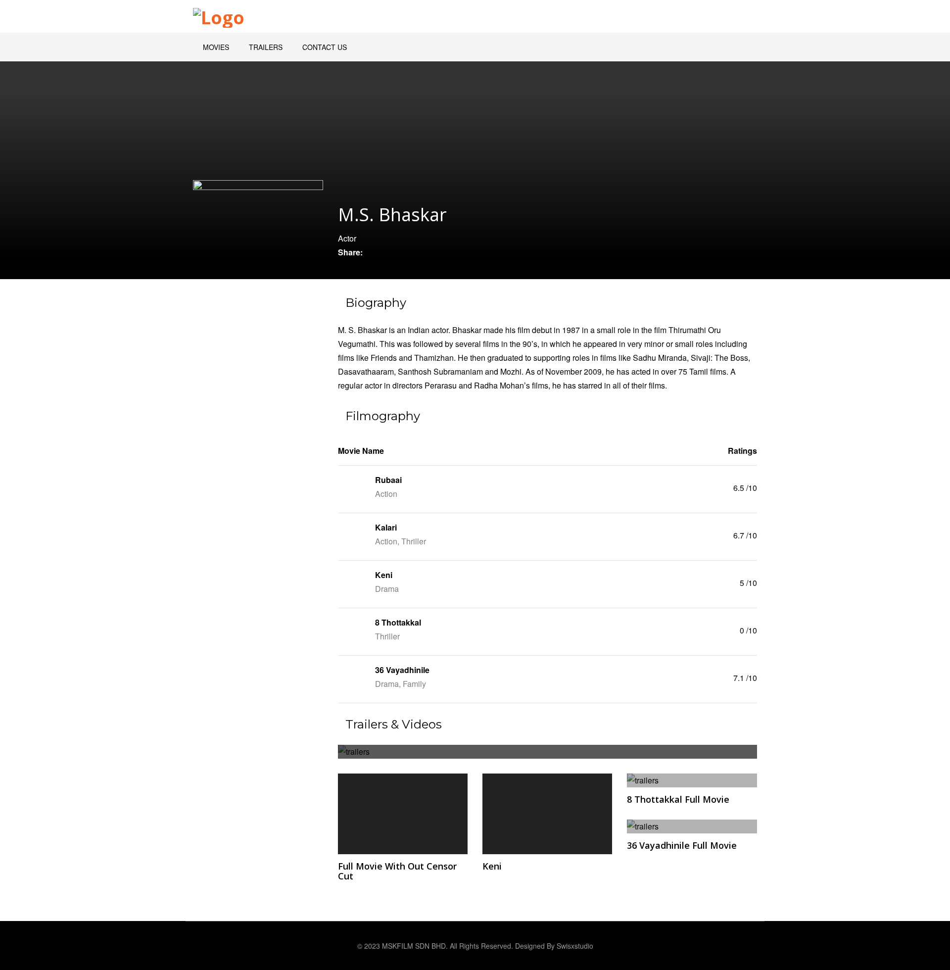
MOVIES (216, 47)
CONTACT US (324, 47)
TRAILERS (266, 47)
